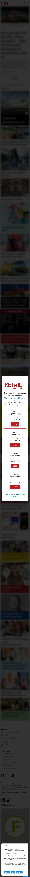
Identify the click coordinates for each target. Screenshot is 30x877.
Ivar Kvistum (5, 744)
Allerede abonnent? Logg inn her (15, 399)
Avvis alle (7, 872)
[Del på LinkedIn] (15, 78)
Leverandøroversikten (11, 765)
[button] (2, 312)
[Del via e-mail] (17, 78)
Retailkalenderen (9, 763)
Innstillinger (25, 876)
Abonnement (8, 757)
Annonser (7, 760)
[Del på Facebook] (12, 78)
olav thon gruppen (8, 85)
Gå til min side (15, 496)
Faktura (15, 445)
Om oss (6, 754)
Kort (15, 424)
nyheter (19, 85)
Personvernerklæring (11, 768)
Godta (13, 872)
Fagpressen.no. (8, 867)
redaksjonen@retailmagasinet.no (11, 738)
